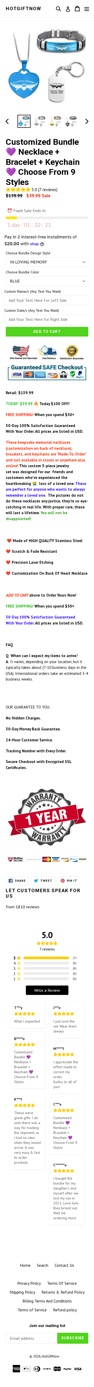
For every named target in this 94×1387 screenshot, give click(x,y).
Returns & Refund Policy (63, 1292)
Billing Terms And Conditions (47, 1301)
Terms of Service (32, 1309)
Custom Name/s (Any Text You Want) (32, 291)
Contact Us (64, 1265)
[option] (24, 121)
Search (42, 1265)
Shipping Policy (22, 1292)
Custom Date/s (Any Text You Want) (31, 310)
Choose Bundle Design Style (28, 253)
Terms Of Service (62, 1283)
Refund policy (65, 1309)
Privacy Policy (29, 1283)
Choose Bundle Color (22, 272)
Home (25, 1265)
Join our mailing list (47, 1325)
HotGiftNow (23, 8)
